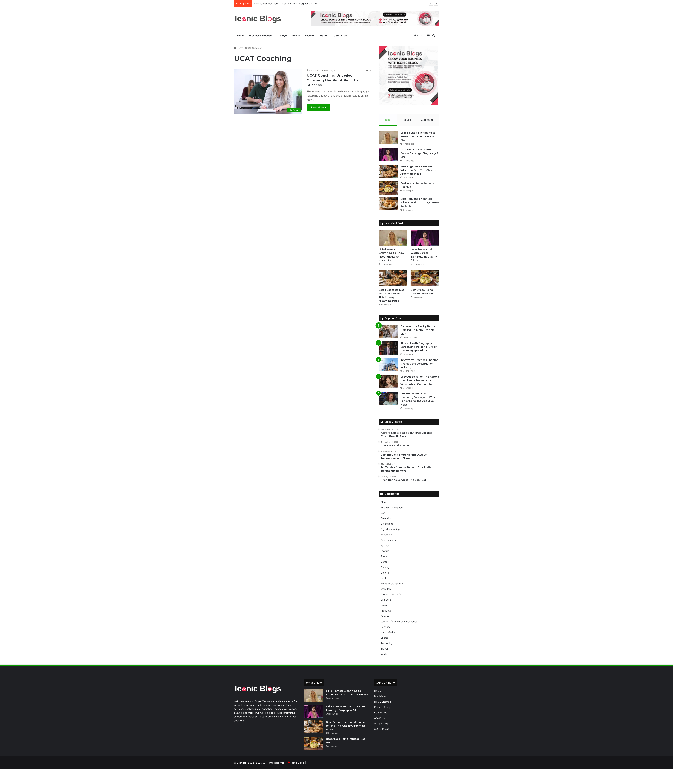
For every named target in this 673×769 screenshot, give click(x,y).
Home (240, 35)
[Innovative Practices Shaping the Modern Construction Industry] (388, 364)
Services (385, 627)
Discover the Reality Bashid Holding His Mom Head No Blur (418, 330)
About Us (379, 718)
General (385, 572)
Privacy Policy (382, 707)
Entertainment (389, 540)
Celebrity (386, 518)
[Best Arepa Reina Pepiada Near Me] (388, 188)
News (384, 605)
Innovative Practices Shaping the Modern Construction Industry (419, 363)
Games (385, 561)
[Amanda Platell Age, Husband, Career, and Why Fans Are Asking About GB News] (388, 398)
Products (386, 610)
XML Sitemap (381, 728)
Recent (387, 119)
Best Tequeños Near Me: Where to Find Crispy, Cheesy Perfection (419, 202)
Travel (384, 648)
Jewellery (386, 589)
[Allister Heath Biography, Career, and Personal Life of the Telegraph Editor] (388, 348)
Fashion (310, 35)
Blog (383, 502)
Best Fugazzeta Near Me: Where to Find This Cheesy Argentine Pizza (418, 170)
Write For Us (381, 723)
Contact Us (340, 35)
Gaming (385, 567)
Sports (384, 637)
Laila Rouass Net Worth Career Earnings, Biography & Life (419, 153)
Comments (427, 119)
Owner (312, 70)
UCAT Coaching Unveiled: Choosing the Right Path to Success (332, 80)
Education (386, 534)
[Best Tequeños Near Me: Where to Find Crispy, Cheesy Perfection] (388, 203)
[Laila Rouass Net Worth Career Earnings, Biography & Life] (388, 154)
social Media (388, 632)
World (323, 35)
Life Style (282, 35)
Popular (406, 119)
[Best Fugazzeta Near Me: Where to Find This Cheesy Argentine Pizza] (388, 171)
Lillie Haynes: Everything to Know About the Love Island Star (418, 136)
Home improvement (392, 583)
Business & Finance (260, 35)
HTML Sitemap (382, 701)
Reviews (385, 616)
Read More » (318, 107)
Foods (384, 556)
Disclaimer (380, 696)
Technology (387, 643)
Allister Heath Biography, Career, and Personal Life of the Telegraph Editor (418, 347)
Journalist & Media (391, 594)
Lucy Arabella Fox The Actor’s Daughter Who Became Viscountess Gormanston (419, 380)
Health (296, 35)
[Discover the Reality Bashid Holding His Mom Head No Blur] (388, 331)
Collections (387, 523)
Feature (385, 551)
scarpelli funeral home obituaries (399, 621)
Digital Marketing (390, 529)
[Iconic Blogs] (258, 19)
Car (383, 512)
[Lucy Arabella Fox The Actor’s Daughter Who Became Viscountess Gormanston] (388, 381)
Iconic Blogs (297, 762)
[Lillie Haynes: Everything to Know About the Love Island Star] (388, 137)
